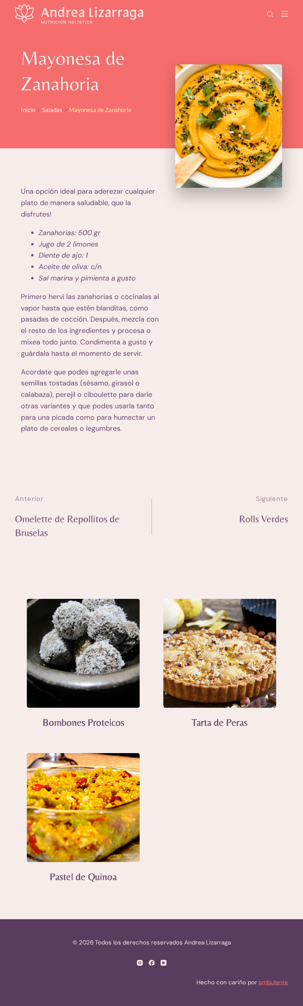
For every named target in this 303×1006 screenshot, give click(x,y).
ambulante (273, 982)
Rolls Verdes (263, 519)
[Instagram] (140, 963)
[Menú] (284, 13)
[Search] (270, 14)
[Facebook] (152, 963)
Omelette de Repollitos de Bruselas (67, 526)
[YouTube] (163, 963)
